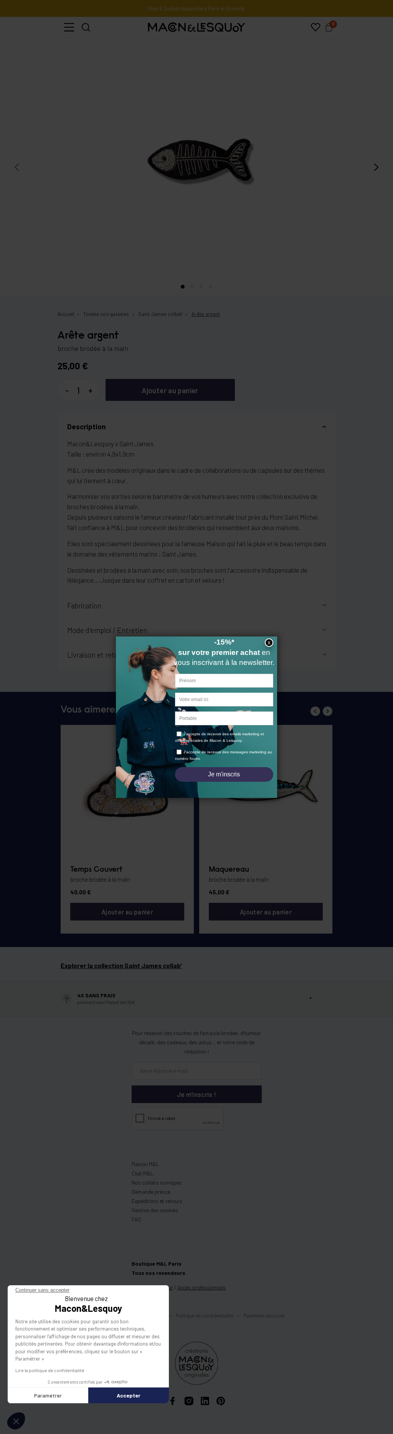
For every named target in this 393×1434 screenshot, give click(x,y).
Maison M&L (145, 1164)
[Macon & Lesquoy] (196, 27)
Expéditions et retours (157, 1201)
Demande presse (151, 1191)
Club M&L (143, 1173)
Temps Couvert (96, 870)
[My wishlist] (315, 27)
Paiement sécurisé (264, 1316)
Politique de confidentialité (204, 1316)
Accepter (128, 1395)
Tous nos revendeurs (158, 1272)
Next (327, 711)
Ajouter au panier (170, 390)
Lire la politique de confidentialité (49, 1370)
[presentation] (17, 167)
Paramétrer (48, 1395)
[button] (69, 27)
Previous (315, 711)
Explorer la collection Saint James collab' (121, 965)
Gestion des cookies (155, 1210)
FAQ (136, 1219)
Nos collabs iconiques (157, 1182)
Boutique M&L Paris (157, 1263)
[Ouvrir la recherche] (86, 27)
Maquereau (229, 870)
